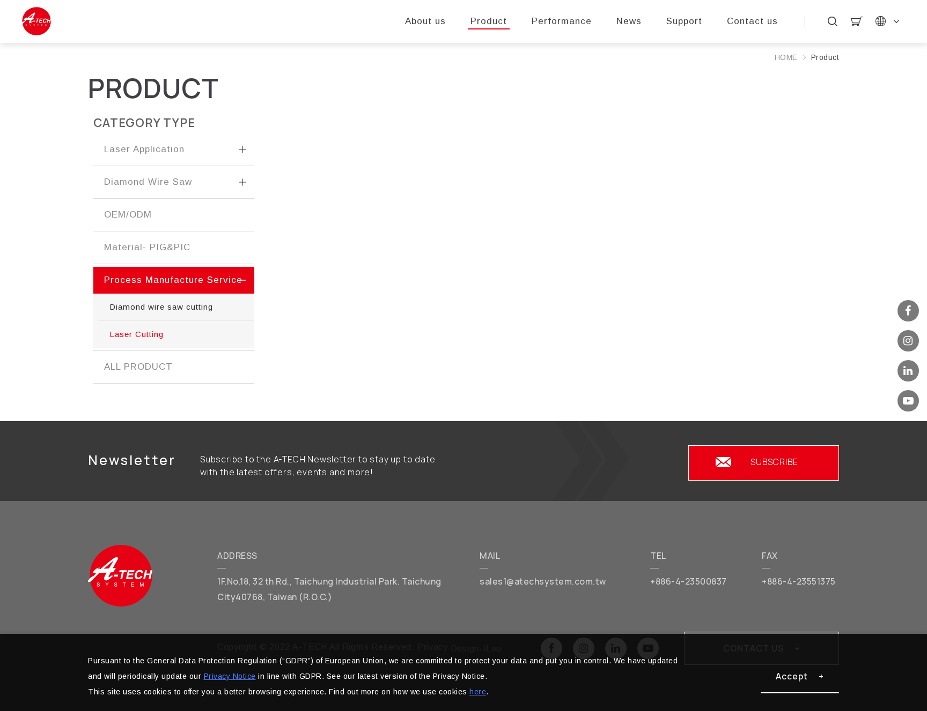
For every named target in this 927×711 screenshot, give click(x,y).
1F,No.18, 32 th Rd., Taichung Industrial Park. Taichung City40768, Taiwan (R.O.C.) (329, 589)
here (477, 691)
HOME (786, 57)
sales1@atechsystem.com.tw (543, 581)
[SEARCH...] (833, 21)
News (629, 21)
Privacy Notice (230, 676)
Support (684, 21)
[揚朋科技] (120, 576)
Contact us (752, 21)
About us (425, 21)
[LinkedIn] (908, 370)
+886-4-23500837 (688, 581)
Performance (562, 21)
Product (488, 21)
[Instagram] (908, 340)
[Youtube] (908, 400)
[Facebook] (908, 310)
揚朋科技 (36, 21)
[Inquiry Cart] (857, 21)
